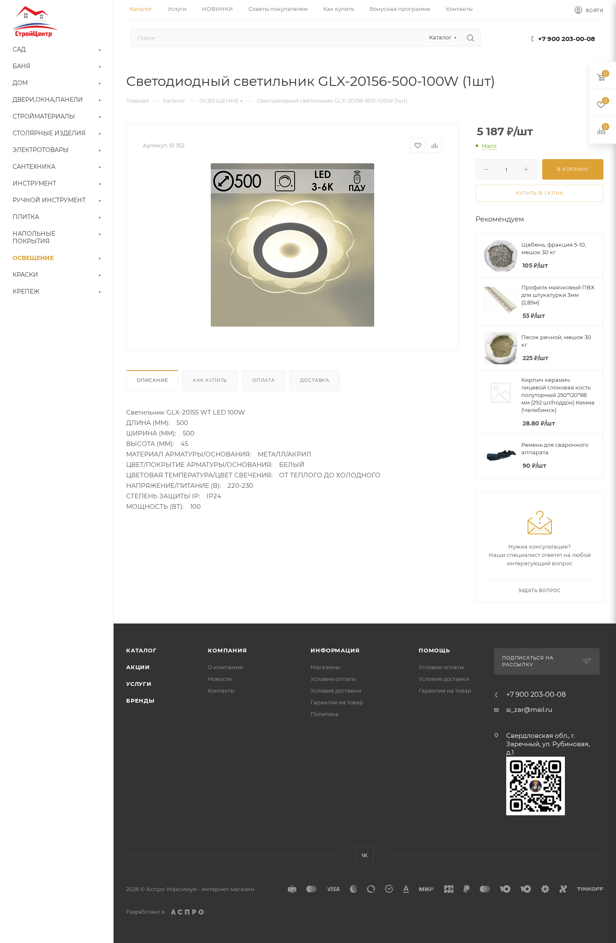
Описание (152, 380)
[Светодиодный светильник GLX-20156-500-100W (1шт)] (292, 245)
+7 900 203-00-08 (566, 39)
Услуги (139, 683)
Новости (220, 678)
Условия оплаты (333, 678)
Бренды (140, 700)
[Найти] (470, 37)
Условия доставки (336, 690)
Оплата (263, 380)
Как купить (210, 380)
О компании (225, 667)
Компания (227, 650)
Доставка (314, 380)
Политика (325, 714)
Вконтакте (365, 855)
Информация (335, 650)
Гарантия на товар (337, 702)
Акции (138, 667)
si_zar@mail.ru (529, 710)
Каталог (141, 650)
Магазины (325, 667)
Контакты (221, 690)
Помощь (434, 650)
